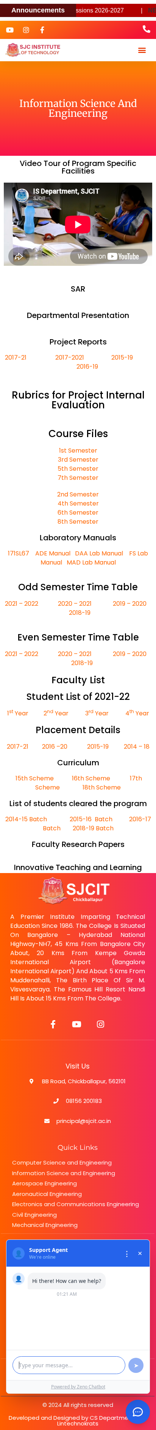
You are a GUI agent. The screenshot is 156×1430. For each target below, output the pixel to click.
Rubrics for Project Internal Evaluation (78, 400)
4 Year (136, 713)
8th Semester (78, 521)
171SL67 (18, 553)
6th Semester (78, 512)
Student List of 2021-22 (78, 696)
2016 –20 (54, 746)
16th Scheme (90, 778)
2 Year (55, 713)
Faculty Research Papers (78, 844)
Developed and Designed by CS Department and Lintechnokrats (78, 1420)
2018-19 (79, 612)
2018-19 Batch (93, 828)
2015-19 (97, 746)
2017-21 (30, 357)
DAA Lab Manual (100, 553)
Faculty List (78, 680)
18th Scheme (102, 787)
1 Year (17, 713)
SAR (78, 289)
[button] (142, 49)
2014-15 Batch (26, 819)
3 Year (97, 713)
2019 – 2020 (130, 603)
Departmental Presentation (78, 315)
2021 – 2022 (22, 603)
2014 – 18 (136, 746)
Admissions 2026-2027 (82, 10)
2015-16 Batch (91, 819)
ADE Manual (52, 553)
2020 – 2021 (74, 603)
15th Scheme (35, 778)
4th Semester (78, 503)
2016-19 (87, 366)
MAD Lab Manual (91, 562)
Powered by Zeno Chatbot (78, 1386)
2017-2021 (69, 357)
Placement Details (78, 730)
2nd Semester (78, 494)
